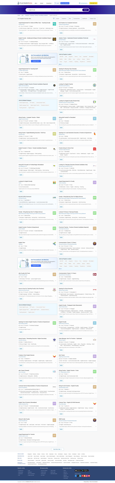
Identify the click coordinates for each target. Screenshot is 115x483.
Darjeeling (76, 61)
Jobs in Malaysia (77, 456)
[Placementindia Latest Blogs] (85, 476)
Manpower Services (46, 462)
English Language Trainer (24, 105)
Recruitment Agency (31, 462)
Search (85, 10)
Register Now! (36, 61)
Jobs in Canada (84, 456)
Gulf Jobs (65, 460)
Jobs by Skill (38, 460)
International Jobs (71, 460)
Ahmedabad (91, 56)
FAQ (19, 475)
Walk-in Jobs (30, 458)
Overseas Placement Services (56, 462)
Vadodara (71, 61)
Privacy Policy (86, 481)
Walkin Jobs (53, 472)
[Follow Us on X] (78, 476)
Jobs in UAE (30, 456)
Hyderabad (85, 56)
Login (57, 3)
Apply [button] (21, 32)
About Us (65, 472)
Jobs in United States (60, 456)
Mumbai (61, 59)
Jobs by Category (31, 460)
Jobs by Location (51, 460)
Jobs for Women (44, 458)
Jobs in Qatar (42, 456)
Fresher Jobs (50, 458)
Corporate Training (93, 462)
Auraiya (83, 59)
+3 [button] (39, 292)
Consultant (49, 3)
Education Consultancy (85, 462)
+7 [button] (29, 358)
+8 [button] (68, 405)
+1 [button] (30, 200)
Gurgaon (65, 61)
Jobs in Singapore (69, 456)
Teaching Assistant (23, 107)
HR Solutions (38, 462)
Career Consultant (66, 462)
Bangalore (71, 56)
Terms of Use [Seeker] (93, 481)
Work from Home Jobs (65, 458)
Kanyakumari (82, 61)
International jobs (54, 473)
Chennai (76, 56)
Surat (74, 59)
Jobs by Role (43, 460)
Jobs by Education (58, 460)
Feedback (30, 472)
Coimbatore (89, 61)
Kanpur (61, 61)
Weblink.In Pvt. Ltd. (29, 481)
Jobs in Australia (91, 456)
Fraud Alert (66, 478)
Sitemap (65, 475)
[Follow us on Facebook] (76, 476)
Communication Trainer (40, 102)
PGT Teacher (32, 102)
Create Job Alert (31, 475)
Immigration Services (75, 462)
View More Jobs (57, 449)
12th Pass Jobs (73, 458)
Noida (65, 59)
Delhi (66, 56)
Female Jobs (43, 473)
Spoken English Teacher (35, 105)
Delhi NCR (61, 56)
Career (41, 3)
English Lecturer (31, 107)
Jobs (36, 3)
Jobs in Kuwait (36, 456)
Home (65, 470)
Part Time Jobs (36, 458)
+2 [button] (31, 342)
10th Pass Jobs (80, 458)
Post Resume (65, 3)
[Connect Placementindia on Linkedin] (80, 476)
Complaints (20, 473)
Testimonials (20, 472)
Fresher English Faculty (23, 102)
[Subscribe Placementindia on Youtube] (89, 476)
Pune (80, 56)
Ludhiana (78, 59)
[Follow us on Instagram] (87, 476)
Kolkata (69, 59)
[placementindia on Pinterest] (82, 476)
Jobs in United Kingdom (51, 456)
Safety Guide (66, 476)
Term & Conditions (31, 473)
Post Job (93, 3)
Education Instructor (45, 105)
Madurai (88, 59)
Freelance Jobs (57, 458)
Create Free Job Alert (79, 460)
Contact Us (66, 473)
